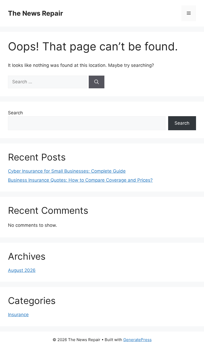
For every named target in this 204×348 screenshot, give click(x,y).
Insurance (18, 314)
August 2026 (22, 270)
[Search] (96, 82)
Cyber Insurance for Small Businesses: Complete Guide (67, 171)
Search (15, 112)
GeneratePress (137, 339)
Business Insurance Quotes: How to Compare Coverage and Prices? (80, 180)
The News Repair (35, 13)
